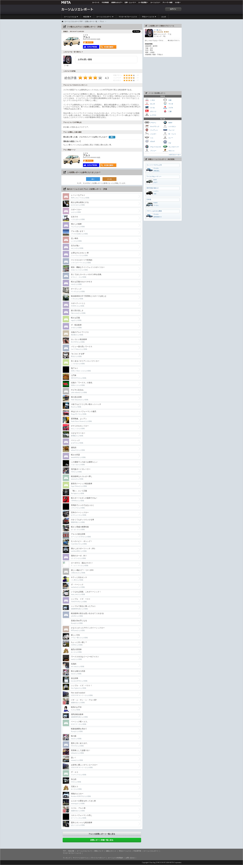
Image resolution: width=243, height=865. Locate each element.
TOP (64, 851)
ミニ (151, 138)
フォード (171, 130)
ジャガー (153, 134)
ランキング (66, 858)
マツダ (170, 104)
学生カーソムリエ (125, 851)
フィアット (154, 130)
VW (169, 143)
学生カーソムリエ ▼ (149, 17)
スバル (152, 108)
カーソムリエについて (84, 851)
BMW (170, 123)
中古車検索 (105, 2)
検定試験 (71, 851)
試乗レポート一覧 (91, 21)
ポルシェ (171, 151)
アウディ (153, 123)
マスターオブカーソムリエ (128, 17)
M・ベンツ (172, 134)
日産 (169, 100)
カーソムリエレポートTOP (73, 21)
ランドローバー (173, 147)
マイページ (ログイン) (80, 858)
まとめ (163, 17)
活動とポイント (111, 851)
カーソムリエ (154, 2)
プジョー (153, 151)
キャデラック (154, 126)
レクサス (153, 115)
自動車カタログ (116, 2)
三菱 (169, 111)
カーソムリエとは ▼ (71, 17)
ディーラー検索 (167, 2)
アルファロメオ (155, 147)
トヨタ (152, 100)
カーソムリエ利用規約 (115, 858)
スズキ (170, 108)
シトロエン (172, 126)
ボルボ (152, 141)
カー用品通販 (142, 2)
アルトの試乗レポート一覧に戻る (102, 834)
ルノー (170, 138)
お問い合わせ (130, 858)
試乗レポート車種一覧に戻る (101, 840)
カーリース (95, 2)
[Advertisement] (163, 74)
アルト (102, 21)
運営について (98, 851)
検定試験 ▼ (87, 17)
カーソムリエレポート (151, 851)
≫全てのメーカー (175, 154)
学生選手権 (137, 851)
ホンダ (152, 104)
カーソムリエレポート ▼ (105, 17)
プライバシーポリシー (98, 858)
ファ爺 (156, 30)
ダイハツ (153, 111)
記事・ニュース (130, 2)
